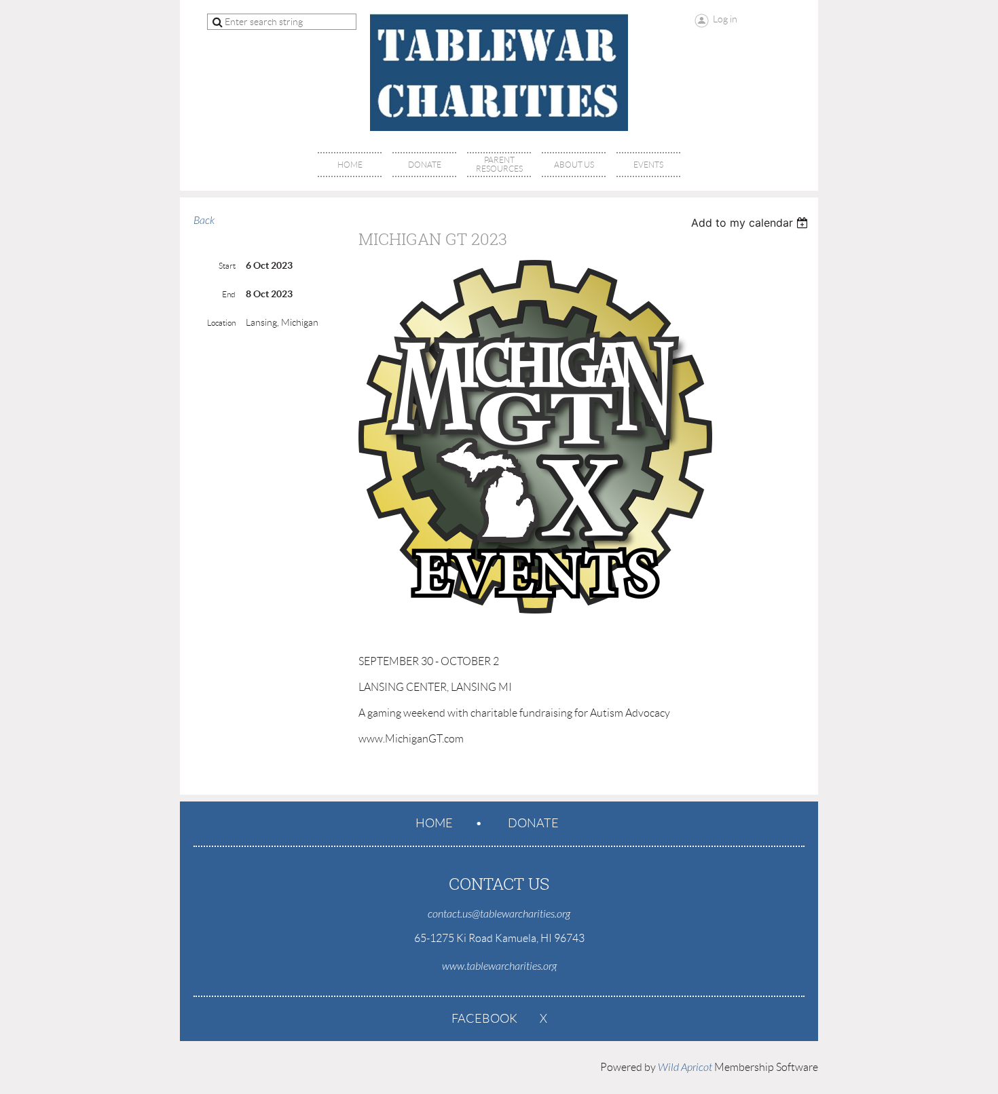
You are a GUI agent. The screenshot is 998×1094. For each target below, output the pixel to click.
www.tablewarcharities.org (499, 966)
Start (227, 265)
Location (221, 322)
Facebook (484, 1018)
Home (434, 823)
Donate (533, 823)
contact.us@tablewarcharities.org (499, 914)
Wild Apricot (685, 1067)
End (229, 294)
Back (204, 220)
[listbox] (751, 222)
